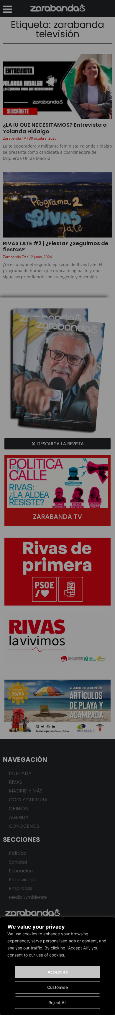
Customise (57, 987)
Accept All (57, 971)
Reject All (57, 1002)
